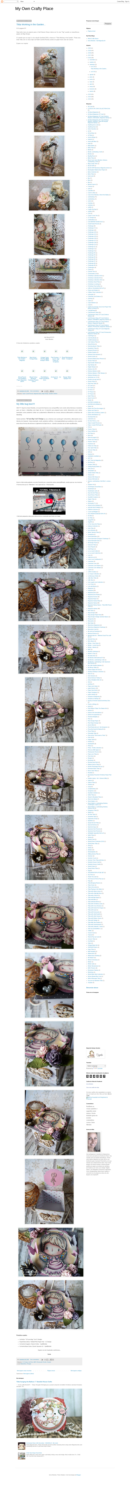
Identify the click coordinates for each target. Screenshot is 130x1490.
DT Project (91, 394)
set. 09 (93, 71)
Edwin (89, 406)
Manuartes (91, 621)
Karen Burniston (92, 536)
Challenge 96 (91, 259)
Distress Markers (92, 371)
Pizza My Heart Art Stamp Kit (95, 729)
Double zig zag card (93, 379)
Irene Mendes (91, 530)
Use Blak (90, 941)
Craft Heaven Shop (93, 312)
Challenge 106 (92, 238)
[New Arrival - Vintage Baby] (33, 352)
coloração (90, 294)
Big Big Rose (91, 156)
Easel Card (91, 398)
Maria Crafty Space (93, 38)
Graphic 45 (91, 484)
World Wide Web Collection (95, 974)
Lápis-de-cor (91, 557)
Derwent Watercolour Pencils (96, 358)
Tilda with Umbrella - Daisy (95, 926)
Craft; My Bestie (92, 338)
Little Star (90, 580)
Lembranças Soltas (93, 576)
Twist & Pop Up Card (93, 937)
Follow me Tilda (92, 446)
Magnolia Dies (92, 592)
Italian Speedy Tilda (93, 532)
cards (89, 201)
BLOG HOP (91, 165)
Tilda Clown (91, 885)
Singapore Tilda (92, 810)
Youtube (49, 1362)
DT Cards (90, 387)
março (91, 86)
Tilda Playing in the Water (95, 889)
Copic (89, 300)
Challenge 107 (92, 240)
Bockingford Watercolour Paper (96, 170)
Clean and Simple (93, 290)
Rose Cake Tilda (92, 770)
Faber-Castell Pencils (27, 393)
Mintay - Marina (92, 647)
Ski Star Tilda (91, 814)
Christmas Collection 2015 (95, 280)
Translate (99, 1068)
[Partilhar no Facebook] (51, 391)
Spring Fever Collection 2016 (96, 841)
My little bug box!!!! (25, 404)
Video (89, 943)
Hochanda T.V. (92, 503)
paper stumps (91, 694)
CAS (89, 213)
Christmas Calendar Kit (94, 278)
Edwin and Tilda (92, 410)
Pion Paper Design (93, 723)
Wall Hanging (91, 951)
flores (89, 435)
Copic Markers (92, 302)
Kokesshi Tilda (92, 545)
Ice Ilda (90, 515)
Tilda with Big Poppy (93, 897)
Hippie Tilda (91, 499)
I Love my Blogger (93, 511)
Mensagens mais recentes (24, 1370)
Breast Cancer (92, 184)
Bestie (89, 149)
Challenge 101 (92, 234)
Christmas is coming (93, 284)
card (89, 188)
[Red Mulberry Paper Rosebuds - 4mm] (44, 372)
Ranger (90, 758)
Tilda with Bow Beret (93, 901)
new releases (91, 676)
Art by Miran (91, 133)
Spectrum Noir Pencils (94, 829)
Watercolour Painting (93, 955)
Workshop (90, 972)
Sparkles (90, 820)
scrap (89, 786)
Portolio (90, 741)
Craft (89, 305)
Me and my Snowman (94, 631)
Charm (90, 269)
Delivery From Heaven (94, 354)
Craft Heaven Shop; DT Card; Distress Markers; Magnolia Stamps (98, 322)
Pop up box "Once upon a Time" (96, 735)
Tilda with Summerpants (94, 924)
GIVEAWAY (91, 470)
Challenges (91, 267)
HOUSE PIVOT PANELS (94, 507)
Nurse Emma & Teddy (94, 678)
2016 (89, 57)
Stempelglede (92, 852)
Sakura (90, 780)
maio (91, 82)
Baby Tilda (91, 147)
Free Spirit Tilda (92, 448)
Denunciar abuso (92, 987)
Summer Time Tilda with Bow (96, 860)
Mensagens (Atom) (28, 1373)
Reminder (90, 760)
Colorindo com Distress (94, 296)
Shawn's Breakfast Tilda (94, 797)
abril (91, 84)
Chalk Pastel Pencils (93, 224)
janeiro (92, 91)
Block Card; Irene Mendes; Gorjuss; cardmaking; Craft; (97, 160)
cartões (90, 211)
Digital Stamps (92, 367)
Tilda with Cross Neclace (95, 906)
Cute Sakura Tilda (93, 342)
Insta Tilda (91, 528)
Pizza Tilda (91, 731)
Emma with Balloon (93, 414)
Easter (89, 400)
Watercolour (91, 953)
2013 (89, 99)
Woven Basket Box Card (94, 976)
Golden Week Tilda (93, 472)
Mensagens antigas (76, 1370)
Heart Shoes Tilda (93, 495)
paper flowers (91, 688)
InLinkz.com (19, 386)
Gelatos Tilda (91, 464)
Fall (89, 427)
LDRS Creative (92, 572)
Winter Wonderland (93, 966)
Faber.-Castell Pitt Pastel (94, 425)
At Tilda (90, 135)
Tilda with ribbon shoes (94, 891)
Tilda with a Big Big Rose (95, 893)
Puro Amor (91, 756)
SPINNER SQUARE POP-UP (96, 833)
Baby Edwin (91, 145)
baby (89, 143)
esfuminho (91, 419)
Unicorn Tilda (91, 939)
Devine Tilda (91, 360)
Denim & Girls (91, 356)
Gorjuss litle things (93, 477)
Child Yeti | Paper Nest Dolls (34, 1453)
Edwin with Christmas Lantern (96, 412)
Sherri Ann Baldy (92, 799)
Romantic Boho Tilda (93, 768)
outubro (92, 62)
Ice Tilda (90, 518)
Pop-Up (90, 737)
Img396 (90, 522)
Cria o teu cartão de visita (92, 1087)
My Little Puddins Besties (95, 665)
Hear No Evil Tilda (93, 493)
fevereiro (92, 89)
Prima (89, 745)
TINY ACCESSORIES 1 (94, 928)
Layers (90, 569)
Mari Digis (90, 623)
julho (91, 77)
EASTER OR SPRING (94, 404)
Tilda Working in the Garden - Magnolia (22, 359)
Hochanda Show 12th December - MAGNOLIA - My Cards (42, 1443)
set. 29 (93, 66)
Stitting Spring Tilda (93, 854)
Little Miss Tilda (92, 578)
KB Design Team (92, 542)
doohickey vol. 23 (93, 377)
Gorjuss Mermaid (92, 479)
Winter (89, 962)
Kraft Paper (91, 549)
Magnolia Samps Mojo (94, 601)
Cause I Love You (93, 215)
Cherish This (91, 271)
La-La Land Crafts (93, 551)
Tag (89, 870)
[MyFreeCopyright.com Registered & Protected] (99, 1099)
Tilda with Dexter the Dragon (96, 908)
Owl (89, 682)
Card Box (90, 190)
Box (89, 178)
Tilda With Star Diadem (94, 922)
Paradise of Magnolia (94, 696)
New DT (90, 673)
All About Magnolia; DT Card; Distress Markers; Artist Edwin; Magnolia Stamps (99, 117)
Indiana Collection (93, 526)
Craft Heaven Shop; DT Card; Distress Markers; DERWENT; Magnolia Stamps (98, 318)
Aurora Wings (91, 137)
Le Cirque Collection (93, 574)
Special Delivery (92, 825)
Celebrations (91, 219)
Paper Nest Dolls (92, 690)
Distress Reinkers (93, 375)
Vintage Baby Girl (93, 945)
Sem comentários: (35, 391)
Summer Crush (92, 858)
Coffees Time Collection (94, 292)
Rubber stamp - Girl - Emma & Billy (97, 778)
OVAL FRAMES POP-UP (94, 680)
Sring (89, 845)
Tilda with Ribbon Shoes (94, 918)
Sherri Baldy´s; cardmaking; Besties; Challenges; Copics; (98, 804)
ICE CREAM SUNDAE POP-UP (96, 513)
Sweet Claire (91, 866)
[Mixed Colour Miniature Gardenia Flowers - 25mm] (33, 372)
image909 (90, 520)
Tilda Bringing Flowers (94, 883)
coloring (90, 298)
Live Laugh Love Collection (95, 582)
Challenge (91, 230)
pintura (90, 710)
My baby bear (91, 655)
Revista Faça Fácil (93, 762)
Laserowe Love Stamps (94, 567)
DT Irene (90, 389)
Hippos (90, 501)
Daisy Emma (91, 344)
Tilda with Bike (92, 899)
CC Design (25, 1362)
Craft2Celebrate (92, 340)
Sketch (90, 812)
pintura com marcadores (94, 712)
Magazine (90, 588)
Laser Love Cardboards (94, 559)
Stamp (89, 847)
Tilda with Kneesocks (94, 912)
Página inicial (51, 1370)
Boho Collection (92, 172)
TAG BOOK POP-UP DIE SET (96, 872)
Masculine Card (92, 629)
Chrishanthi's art (92, 273)
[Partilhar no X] (49, 391)
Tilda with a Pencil (93, 895)
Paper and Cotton (93, 686)
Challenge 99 (91, 265)
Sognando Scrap (92, 818)
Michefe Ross (91, 639)
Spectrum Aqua (92, 827)
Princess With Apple (93, 750)
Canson (90, 186)
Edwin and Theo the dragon (95, 408)
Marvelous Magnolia (93, 625)
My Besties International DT (95, 657)
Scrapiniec (91, 791)
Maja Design (45, 393)
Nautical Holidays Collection (95, 671)
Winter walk (91, 964)
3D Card (90, 106)
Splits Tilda (91, 835)
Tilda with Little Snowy (94, 916)
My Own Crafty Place (34, 8)
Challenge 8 (91, 251)
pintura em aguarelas (94, 714)
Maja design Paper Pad (94, 614)
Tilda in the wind (92, 887)
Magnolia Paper (92, 599)
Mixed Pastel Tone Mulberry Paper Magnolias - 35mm (22, 379)
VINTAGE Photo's (92, 947)
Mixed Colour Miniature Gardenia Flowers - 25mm (33, 379)
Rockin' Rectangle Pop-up (95, 766)
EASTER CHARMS (93, 402)
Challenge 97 (91, 261)
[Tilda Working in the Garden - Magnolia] (22, 352)
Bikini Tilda (91, 158)
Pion (89, 719)
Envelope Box (92, 417)
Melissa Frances (92, 633)
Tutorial (90, 935)
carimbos (90, 205)
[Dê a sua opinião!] (47, 391)
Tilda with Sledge (92, 920)
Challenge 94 (91, 255)
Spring (90, 837)
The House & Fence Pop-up (95, 879)
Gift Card (90, 468)
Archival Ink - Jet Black (56, 377)
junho (91, 79)
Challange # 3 (92, 228)
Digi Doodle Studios (93, 362)
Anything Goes (92, 127)
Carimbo (90, 203)
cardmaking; (91, 199)
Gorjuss (90, 475)
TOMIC (90, 930)
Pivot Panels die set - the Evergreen (98, 727)
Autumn (90, 139)
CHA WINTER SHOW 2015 (95, 221)
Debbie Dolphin (92, 352)
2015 (89, 94)
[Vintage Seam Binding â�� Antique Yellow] (44, 352)
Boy (89, 182)
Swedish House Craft (94, 862)
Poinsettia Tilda (92, 733)
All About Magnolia (93, 112)
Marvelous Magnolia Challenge (96, 627)
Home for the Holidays (94, 505)
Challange (91, 226)
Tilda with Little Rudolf (94, 914)
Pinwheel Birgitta (92, 716)
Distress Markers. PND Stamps (96, 373)
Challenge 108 (92, 242)
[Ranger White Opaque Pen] (67, 372)
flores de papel (92, 437)
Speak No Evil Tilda (93, 823)
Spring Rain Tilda (93, 843)
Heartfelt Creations (93, 497)
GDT (89, 458)
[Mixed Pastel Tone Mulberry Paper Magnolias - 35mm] (22, 372)
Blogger (78, 1475)
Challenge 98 (91, 263)
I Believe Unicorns (93, 509)
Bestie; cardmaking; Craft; (95, 152)
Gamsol (90, 454)
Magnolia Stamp (37, 393)
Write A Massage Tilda (94, 978)
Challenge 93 (91, 253)
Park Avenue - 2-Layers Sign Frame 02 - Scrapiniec (56, 360)
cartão (89, 207)
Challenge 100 (92, 232)
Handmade (91, 488)
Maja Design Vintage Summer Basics (98, 617)
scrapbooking (91, 788)
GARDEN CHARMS (93, 456)
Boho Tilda (91, 174)
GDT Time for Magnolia (94, 460)
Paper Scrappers (92, 692)
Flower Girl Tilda (92, 439)
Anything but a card (93, 125)
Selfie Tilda (91, 795)
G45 (89, 452)
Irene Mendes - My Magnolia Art (96, 40)
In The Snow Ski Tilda (94, 524)
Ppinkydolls (91, 743)
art (88, 131)
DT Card (90, 385)
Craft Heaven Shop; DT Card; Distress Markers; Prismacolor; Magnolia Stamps (99, 325)
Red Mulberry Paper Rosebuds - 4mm (44, 378)
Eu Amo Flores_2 (92, 421)
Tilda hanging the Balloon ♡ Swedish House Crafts (34, 1382)
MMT (35, 1362)
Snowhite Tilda (92, 816)
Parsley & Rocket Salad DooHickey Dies (99, 700)
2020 (89, 48)
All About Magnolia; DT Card (95, 114)
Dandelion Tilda (92, 348)
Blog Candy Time (92, 163)
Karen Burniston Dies (94, 540)
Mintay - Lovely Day (93, 645)
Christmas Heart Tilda (94, 282)
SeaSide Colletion (53, 393)
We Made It (91, 957)
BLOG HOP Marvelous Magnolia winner (99, 168)
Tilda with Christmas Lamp (95, 903)
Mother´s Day (91, 653)
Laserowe (90, 561)
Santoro (90, 784)
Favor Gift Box (92, 431)
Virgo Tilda (91, 949)
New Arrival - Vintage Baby (33, 358)
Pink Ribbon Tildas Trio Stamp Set (97, 708)
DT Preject (91, 392)
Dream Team (91, 381)
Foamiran (90, 443)
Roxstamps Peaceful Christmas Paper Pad (99, 775)
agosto (92, 74)
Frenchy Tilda (91, 450)
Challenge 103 (92, 236)
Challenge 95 (91, 257)
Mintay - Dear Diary (93, 643)
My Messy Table (92, 667)
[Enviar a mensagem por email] (45, 391)
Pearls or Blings (92, 704)
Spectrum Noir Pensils (94, 831)
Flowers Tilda (91, 441)
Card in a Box (91, 192)
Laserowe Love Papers (94, 565)
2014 (89, 96)
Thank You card (92, 876)
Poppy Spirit (91, 739)
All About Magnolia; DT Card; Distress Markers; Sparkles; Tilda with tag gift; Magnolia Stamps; (98, 121)
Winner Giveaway (93, 960)
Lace (89, 555)
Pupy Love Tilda (92, 754)
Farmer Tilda (91, 429)
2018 (89, 53)
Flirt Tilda (90, 433)
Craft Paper (91, 335)
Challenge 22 (91, 246)
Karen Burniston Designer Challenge (98, 538)
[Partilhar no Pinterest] (53, 391)
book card (90, 176)
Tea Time (90, 874)
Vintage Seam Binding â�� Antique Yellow (44, 359)
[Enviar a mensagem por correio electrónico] (42, 391)
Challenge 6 (91, 248)
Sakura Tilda (91, 782)
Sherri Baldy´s (92, 801)
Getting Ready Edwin (94, 466)
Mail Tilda (90, 610)
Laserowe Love (92, 563)
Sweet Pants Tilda (93, 868)
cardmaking (91, 197)
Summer (90, 856)
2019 (89, 50)
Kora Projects (91, 547)
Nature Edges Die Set (94, 669)
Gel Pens (30, 1362)
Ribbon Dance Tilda (93, 764)
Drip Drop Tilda (92, 383)
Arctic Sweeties (92, 129)
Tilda (89, 881)
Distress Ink (91, 369)
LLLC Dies (91, 584)
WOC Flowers (91, 968)
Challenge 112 (92, 244)
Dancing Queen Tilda (94, 346)
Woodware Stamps (93, 970)
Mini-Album (91, 641)
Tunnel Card (91, 933)
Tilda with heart (92, 910)
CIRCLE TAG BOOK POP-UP (96, 288)
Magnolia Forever (93, 596)
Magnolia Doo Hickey (94, 594)
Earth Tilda (91, 396)
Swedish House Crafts (94, 864)
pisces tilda (91, 725)
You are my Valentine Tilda (95, 980)
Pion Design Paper (93, 721)
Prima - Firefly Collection (94, 748)
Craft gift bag (91, 310)
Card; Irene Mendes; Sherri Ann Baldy (98, 195)
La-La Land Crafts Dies (94, 553)
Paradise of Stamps (93, 698)
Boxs (89, 180)
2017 (89, 55)
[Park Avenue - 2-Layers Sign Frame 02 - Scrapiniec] (56, 352)
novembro (92, 59)
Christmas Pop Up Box (94, 286)
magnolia (90, 590)
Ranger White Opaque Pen (67, 377)
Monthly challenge (93, 651)
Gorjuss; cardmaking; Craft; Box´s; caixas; (99, 481)
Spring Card (91, 839)
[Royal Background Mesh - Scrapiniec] (67, 352)
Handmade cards (92, 491)
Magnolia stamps (92, 608)
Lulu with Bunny (92, 586)
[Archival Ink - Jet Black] (56, 372)
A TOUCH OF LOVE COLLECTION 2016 (99, 108)
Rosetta (90, 772)
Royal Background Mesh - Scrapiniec (67, 358)
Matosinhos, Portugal (26, 1363)
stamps (90, 849)
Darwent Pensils (92, 350)
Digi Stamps (91, 365)
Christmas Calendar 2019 (95, 275)
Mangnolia (91, 619)
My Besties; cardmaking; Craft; (96, 660)
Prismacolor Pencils (41, 1362)
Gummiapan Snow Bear (94, 486)
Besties (90, 154)
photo (89, 706)
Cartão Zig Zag (92, 209)
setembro (92, 64)
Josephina (91, 534)
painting (90, 684)
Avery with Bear (92, 141)
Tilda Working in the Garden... (31, 24)
